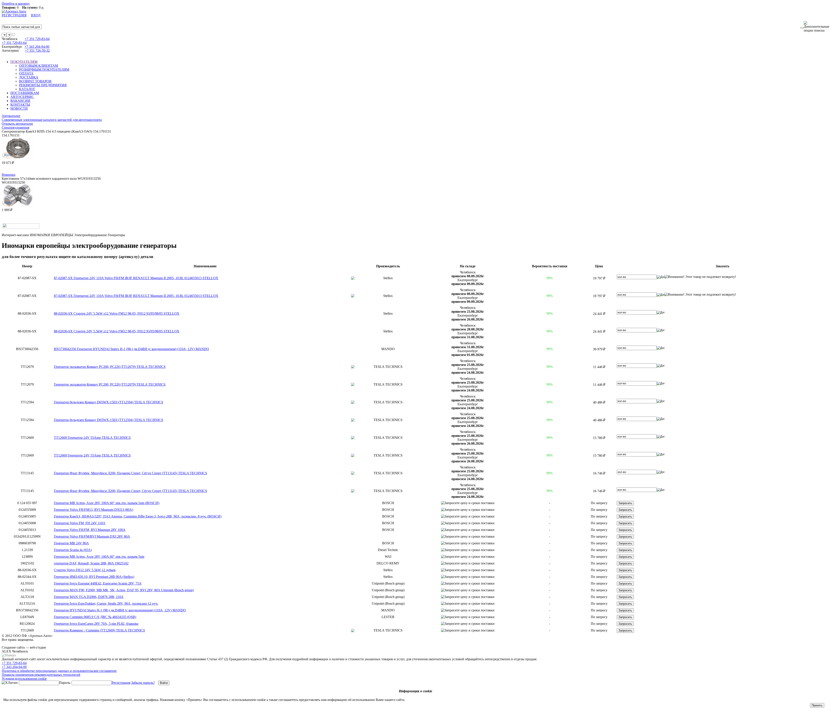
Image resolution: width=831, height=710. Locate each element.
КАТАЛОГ (27, 89)
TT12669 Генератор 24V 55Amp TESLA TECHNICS (92, 437)
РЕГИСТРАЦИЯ (14, 15)
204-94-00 (36, 46)
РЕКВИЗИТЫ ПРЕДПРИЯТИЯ (43, 85)
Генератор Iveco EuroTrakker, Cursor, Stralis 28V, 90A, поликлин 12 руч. (106, 603)
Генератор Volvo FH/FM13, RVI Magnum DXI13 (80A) (93, 509)
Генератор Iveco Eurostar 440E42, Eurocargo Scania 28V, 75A (98, 583)
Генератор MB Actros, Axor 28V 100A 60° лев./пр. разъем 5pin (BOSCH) (106, 503)
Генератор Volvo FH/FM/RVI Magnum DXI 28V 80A (92, 536)
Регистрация (121, 682)
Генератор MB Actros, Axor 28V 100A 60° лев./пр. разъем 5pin (99, 556)
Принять (817, 705)
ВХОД (35, 15)
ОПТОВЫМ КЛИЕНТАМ (38, 65)
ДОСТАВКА (28, 77)
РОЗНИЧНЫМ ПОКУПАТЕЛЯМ (44, 69)
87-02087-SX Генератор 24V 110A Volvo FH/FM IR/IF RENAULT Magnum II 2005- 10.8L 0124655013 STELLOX (136, 278)
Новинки (8, 174)
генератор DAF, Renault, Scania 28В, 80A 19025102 (91, 563)
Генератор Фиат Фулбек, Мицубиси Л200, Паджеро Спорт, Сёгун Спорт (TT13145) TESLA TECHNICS (130, 473)
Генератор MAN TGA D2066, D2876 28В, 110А (89, 597)
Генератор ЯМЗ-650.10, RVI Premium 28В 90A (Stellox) (94, 577)
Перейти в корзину (16, 3)
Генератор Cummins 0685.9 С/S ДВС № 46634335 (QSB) (95, 617)
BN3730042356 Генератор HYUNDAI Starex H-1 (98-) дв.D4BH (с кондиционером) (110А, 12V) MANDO (131, 349)
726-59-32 (37, 50)
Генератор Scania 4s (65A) (73, 550)
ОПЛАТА (26, 73)
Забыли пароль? (143, 682)
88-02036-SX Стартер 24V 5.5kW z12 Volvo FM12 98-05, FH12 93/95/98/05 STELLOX (116, 313)
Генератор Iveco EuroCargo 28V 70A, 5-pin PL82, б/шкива (96, 623)
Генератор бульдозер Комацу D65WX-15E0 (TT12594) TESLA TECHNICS (108, 402)
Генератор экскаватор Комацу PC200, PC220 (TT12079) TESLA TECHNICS (110, 367)
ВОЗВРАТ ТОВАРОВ (35, 81)
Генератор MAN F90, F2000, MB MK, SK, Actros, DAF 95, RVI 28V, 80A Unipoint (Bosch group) (124, 590)
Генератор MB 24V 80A (71, 543)
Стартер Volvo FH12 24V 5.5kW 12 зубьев (85, 570)
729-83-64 (37, 39)
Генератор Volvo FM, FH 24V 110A (79, 523)
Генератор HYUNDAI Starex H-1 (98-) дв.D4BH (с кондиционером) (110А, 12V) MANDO (120, 610)
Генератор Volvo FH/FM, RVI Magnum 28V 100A (90, 530)
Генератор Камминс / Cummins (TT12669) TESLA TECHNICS (99, 630)
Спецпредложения (15, 127)
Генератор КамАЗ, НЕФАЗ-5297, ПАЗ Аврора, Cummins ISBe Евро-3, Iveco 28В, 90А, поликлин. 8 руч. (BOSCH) (137, 516)
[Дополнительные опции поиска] (816, 26)
